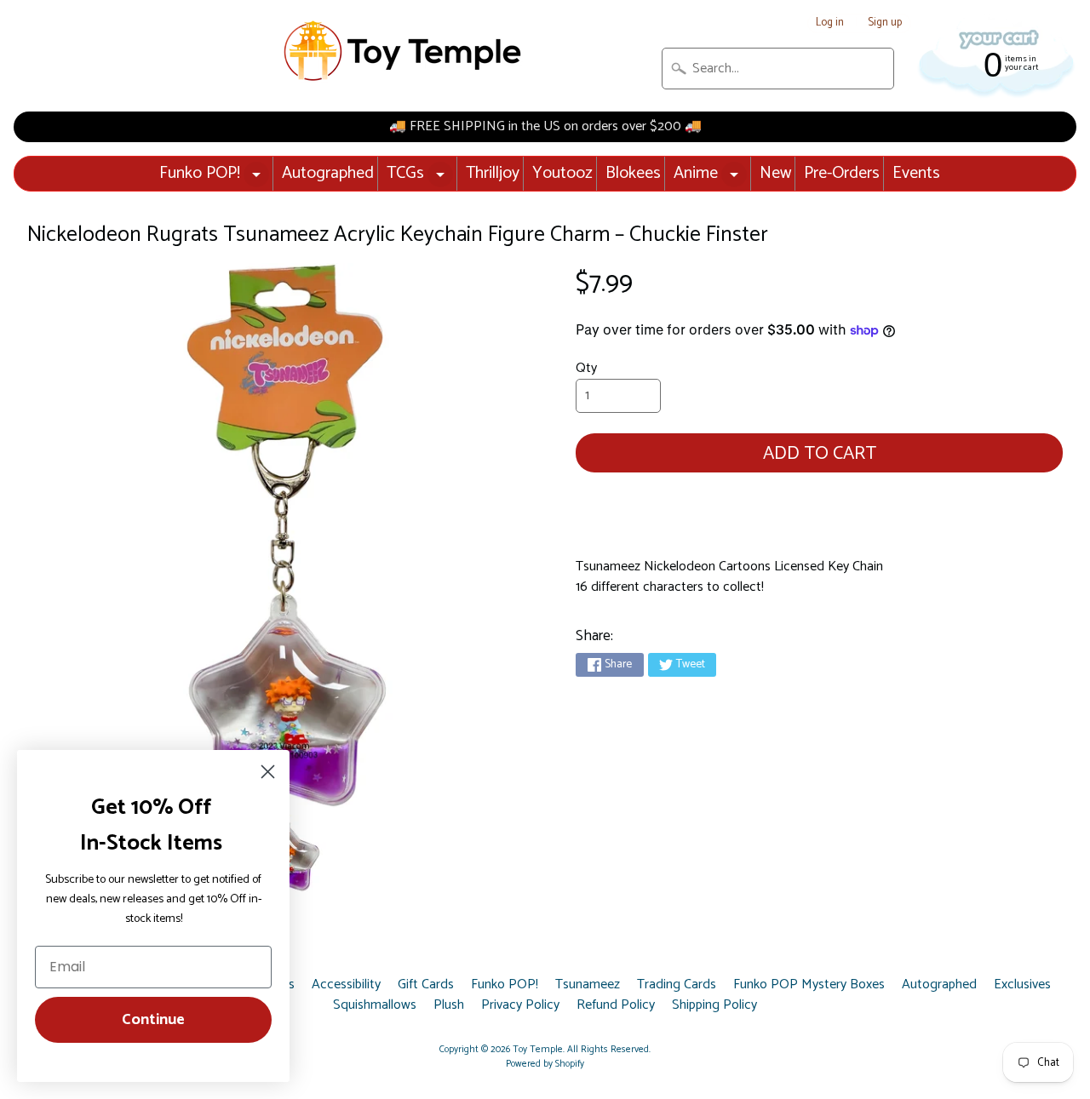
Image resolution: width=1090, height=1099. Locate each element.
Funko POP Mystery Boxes (809, 985)
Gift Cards (426, 985)
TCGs (405, 173)
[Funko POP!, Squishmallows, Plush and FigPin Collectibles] (404, 51)
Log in (830, 23)
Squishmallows (374, 1005)
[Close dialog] (268, 772)
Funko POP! (199, 173)
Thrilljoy (492, 173)
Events (916, 173)
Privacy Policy (520, 1005)
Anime (696, 173)
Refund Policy (616, 1005)
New (775, 173)
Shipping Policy (714, 1005)
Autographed (328, 173)
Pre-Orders (842, 173)
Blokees (633, 173)
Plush (448, 1005)
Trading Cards (676, 985)
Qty (586, 368)
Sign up (885, 23)
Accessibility (346, 985)
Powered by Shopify (545, 1064)
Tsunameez (587, 985)
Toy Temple (538, 1049)
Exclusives (1022, 985)
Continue (153, 1020)
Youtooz (562, 173)
